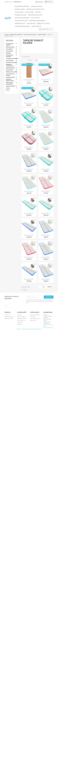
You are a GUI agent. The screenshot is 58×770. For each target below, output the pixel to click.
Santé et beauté (10, 86)
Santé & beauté (36, 26)
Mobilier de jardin (20, 15)
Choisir (44, 60)
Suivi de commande (34, 315)
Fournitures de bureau (22, 26)
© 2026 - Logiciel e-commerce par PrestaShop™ (29, 329)
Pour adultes (31, 23)
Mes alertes (33, 320)
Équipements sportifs (22, 6)
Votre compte (34, 312)
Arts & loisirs (29, 12)
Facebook (6, 306)
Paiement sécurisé (21, 318)
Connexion (32, 316)
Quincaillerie (19, 12)
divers (7, 90)
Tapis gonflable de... (46, 79)
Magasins (19, 324)
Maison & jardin (20, 9)
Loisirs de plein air (36, 6)
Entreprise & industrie (35, 15)
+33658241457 (17, 2)
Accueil (9, 40)
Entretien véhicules (21, 20)
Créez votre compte (35, 318)
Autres (8, 88)
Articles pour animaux (22, 18)
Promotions (7, 315)
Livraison (19, 315)
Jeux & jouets (35, 18)
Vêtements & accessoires (9, 83)
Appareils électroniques (10, 80)
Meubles (38, 12)
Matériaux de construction (35, 9)
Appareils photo (20, 23)
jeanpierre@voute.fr (48, 327)
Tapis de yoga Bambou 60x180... (29, 80)
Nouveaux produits (9, 316)
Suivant (50, 287)
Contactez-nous (21, 320)
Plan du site (20, 322)
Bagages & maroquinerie (37, 20)
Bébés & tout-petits (43, 23)
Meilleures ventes (9, 318)
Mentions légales (21, 316)
